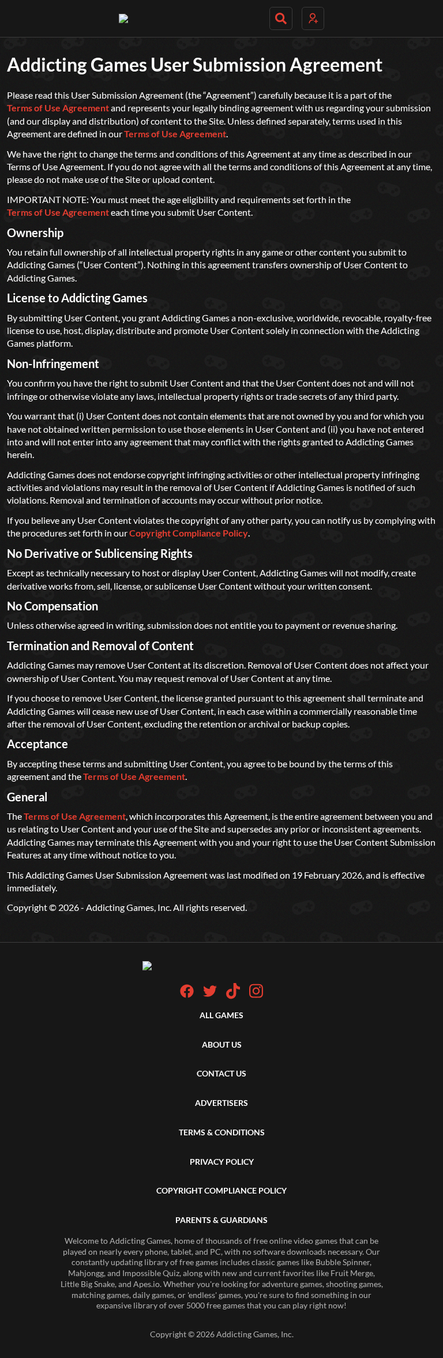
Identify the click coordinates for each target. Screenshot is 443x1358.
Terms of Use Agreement (58, 107)
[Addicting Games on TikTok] (233, 996)
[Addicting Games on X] (210, 995)
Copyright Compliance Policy (188, 532)
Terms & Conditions (222, 1132)
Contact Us (221, 1073)
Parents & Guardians (221, 1220)
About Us (222, 1044)
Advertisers (221, 1103)
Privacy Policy (222, 1161)
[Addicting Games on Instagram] (256, 996)
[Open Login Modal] (313, 18)
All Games (221, 1015)
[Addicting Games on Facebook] (187, 995)
